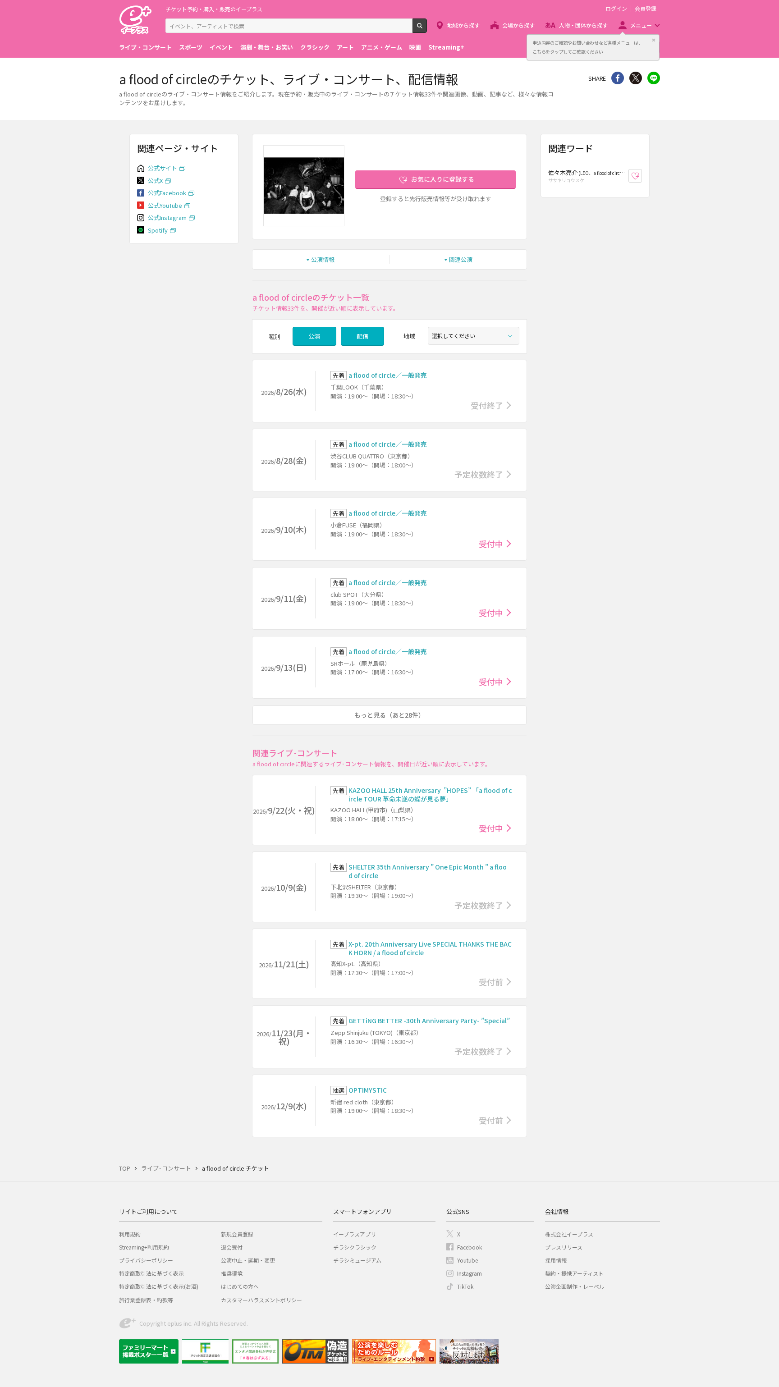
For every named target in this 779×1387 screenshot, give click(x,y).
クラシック (315, 47)
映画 (415, 47)
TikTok (465, 1286)
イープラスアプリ (354, 1234)
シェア (617, 78)
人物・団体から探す (583, 25)
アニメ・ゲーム (381, 47)
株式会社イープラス (569, 1234)
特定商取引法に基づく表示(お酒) (158, 1286)
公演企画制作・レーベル (575, 1286)
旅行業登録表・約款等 (146, 1300)
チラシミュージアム (357, 1260)
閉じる (653, 40)
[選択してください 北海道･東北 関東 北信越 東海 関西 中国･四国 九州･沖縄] (473, 336)
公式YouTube (165, 205)
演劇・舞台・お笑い (266, 47)
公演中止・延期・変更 (248, 1260)
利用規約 (130, 1234)
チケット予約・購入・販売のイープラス (213, 9)
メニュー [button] (641, 25)
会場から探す (518, 25)
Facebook (469, 1247)
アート (345, 47)
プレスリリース (563, 1247)
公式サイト (162, 168)
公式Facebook (167, 192)
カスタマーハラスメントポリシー (261, 1300)
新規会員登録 (237, 1234)
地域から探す (463, 25)
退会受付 (232, 1247)
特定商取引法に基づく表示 (151, 1273)
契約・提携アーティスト (574, 1273)
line (653, 78)
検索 (426, 29)
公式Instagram (167, 217)
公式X (155, 180)
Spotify (158, 230)
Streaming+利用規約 (144, 1247)
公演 (314, 336)
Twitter (635, 78)
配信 (362, 336)
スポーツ (190, 47)
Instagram (469, 1273)
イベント (221, 47)
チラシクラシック (354, 1247)
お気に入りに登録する (442, 178)
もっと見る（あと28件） (389, 714)
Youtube (467, 1260)
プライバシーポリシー (146, 1260)
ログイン (616, 8)
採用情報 (556, 1260)
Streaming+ (446, 47)
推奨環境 (232, 1273)
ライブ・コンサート (145, 47)
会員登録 (645, 8)
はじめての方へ (240, 1286)
